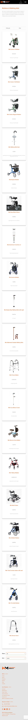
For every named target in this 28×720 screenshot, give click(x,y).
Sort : (3, 658)
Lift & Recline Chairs (6, 695)
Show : (3, 653)
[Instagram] (9, 709)
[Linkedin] (7, 709)
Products (3, 679)
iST (7, 715)
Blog (3, 682)
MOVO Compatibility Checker (7, 698)
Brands (3, 680)
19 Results (8, 28)
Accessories (4, 696)
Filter (20, 28)
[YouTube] (4, 709)
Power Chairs (4, 692)
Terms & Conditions (6, 714)
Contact (3, 683)
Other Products (5, 693)
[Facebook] (2, 709)
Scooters (3, 689)
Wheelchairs (4, 690)
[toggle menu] (25, 2)
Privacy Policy (12, 714)
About (3, 677)
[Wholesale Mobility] (5, 2)
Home (3, 675)
